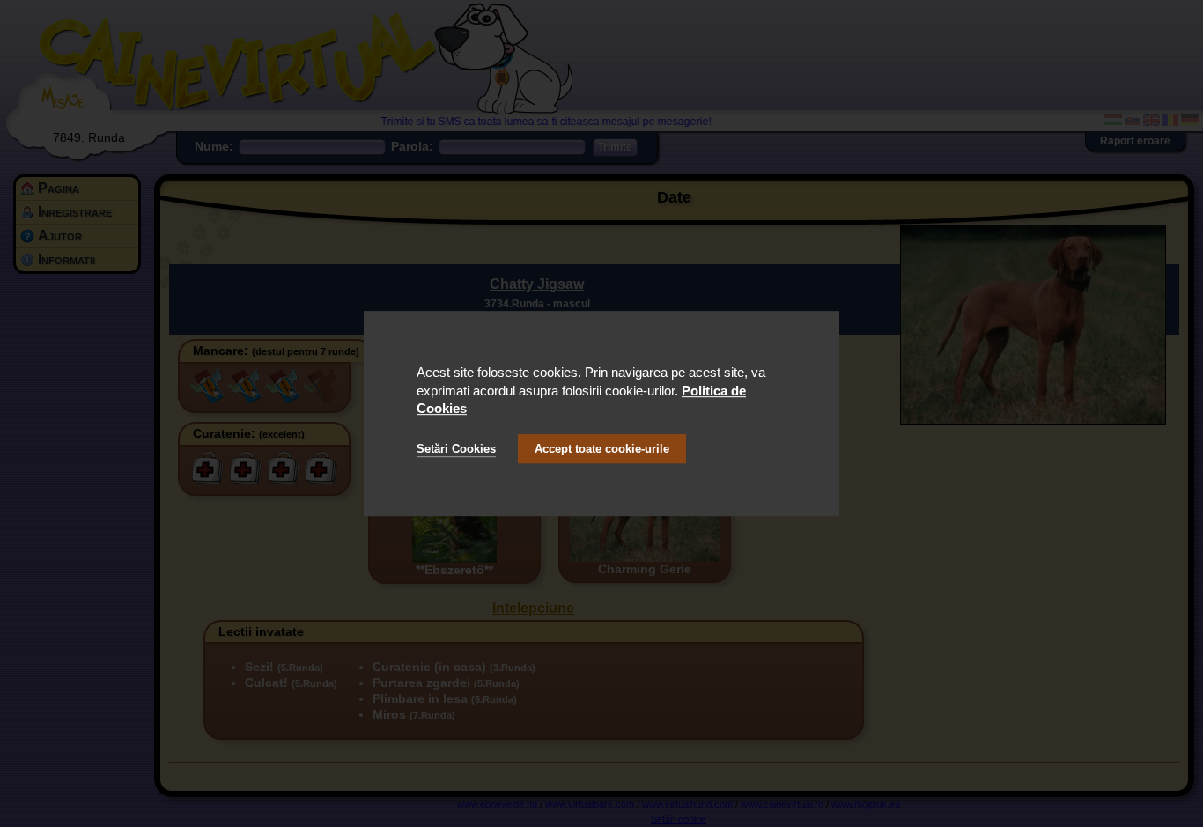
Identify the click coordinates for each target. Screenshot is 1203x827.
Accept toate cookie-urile (602, 448)
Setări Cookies (456, 448)
